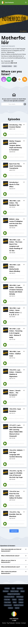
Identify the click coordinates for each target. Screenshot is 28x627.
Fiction (14, 599)
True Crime (7, 602)
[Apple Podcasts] (3, 79)
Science (11, 608)
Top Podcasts (11, 623)
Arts (15, 66)
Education (20, 588)
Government (8, 605)
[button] (26, 2)
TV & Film (7, 599)
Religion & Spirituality (14, 594)
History (21, 599)
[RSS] (24, 79)
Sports (17, 608)
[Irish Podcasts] (14, 614)
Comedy (7, 588)
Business (5, 591)
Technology (20, 596)
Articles (18, 623)
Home (4, 623)
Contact (23, 623)
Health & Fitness (18, 605)
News (14, 602)
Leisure (21, 602)
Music (22, 591)
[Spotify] (8, 79)
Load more (14, 531)
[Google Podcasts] (19, 79)
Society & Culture (7, 66)
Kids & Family (14, 591)
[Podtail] (14, 79)
